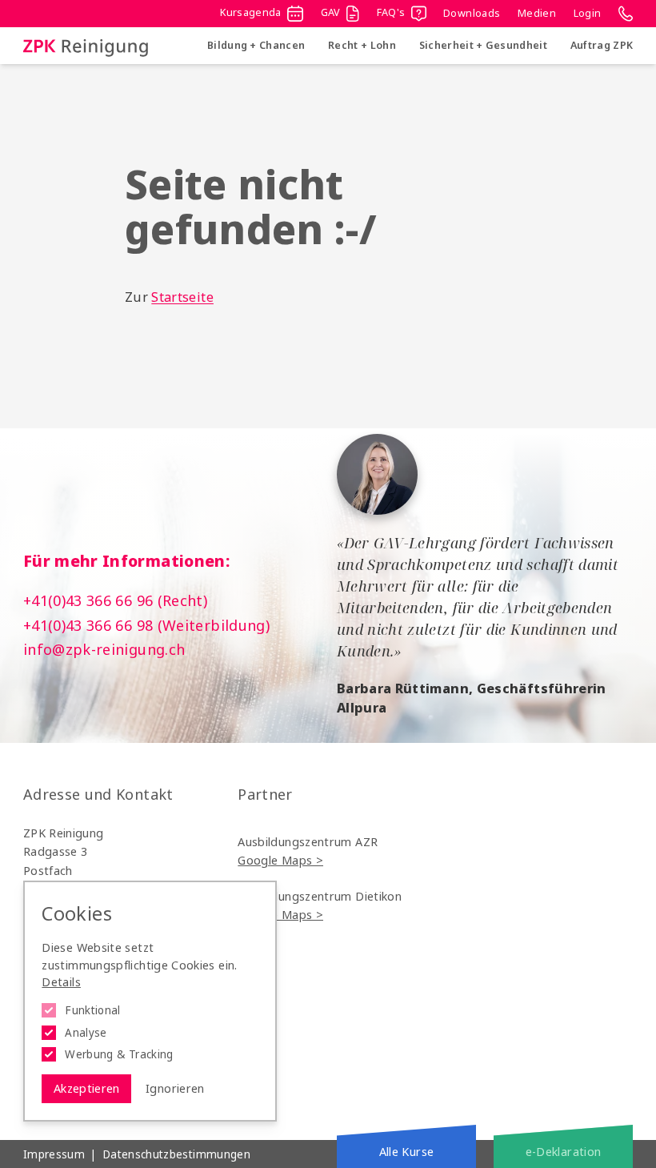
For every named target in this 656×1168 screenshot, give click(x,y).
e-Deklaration (564, 1151)
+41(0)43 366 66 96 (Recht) (115, 600)
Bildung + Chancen (256, 45)
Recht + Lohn (362, 45)
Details (61, 981)
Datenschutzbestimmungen (176, 1154)
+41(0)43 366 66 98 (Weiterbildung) (146, 625)
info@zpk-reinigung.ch (104, 649)
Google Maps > (280, 860)
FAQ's (391, 12)
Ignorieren (175, 1088)
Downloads (471, 13)
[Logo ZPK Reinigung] (85, 46)
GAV (331, 12)
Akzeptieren (87, 1088)
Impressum (54, 1154)
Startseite (182, 297)
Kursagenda (251, 12)
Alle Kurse (406, 1151)
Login (588, 13)
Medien (537, 13)
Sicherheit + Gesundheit (483, 45)
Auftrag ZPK (601, 45)
